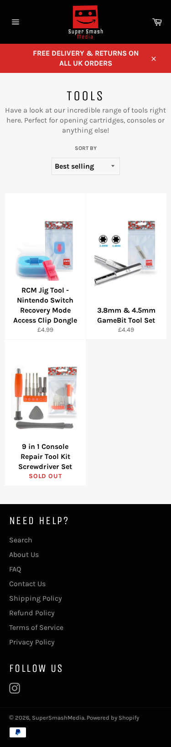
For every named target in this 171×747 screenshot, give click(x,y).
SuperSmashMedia (58, 717)
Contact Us (27, 583)
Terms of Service (36, 627)
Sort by (86, 148)
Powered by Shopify (113, 717)
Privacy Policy (32, 642)
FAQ (15, 569)
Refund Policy (32, 612)
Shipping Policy (35, 598)
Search (20, 540)
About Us (24, 554)
